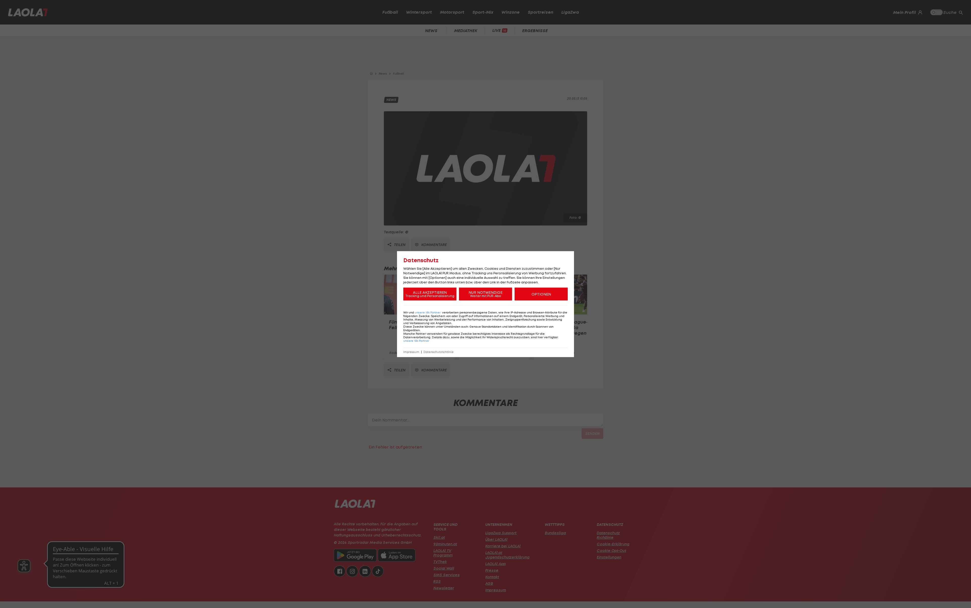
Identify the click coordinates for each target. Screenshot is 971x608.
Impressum (411, 351)
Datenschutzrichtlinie (439, 351)
